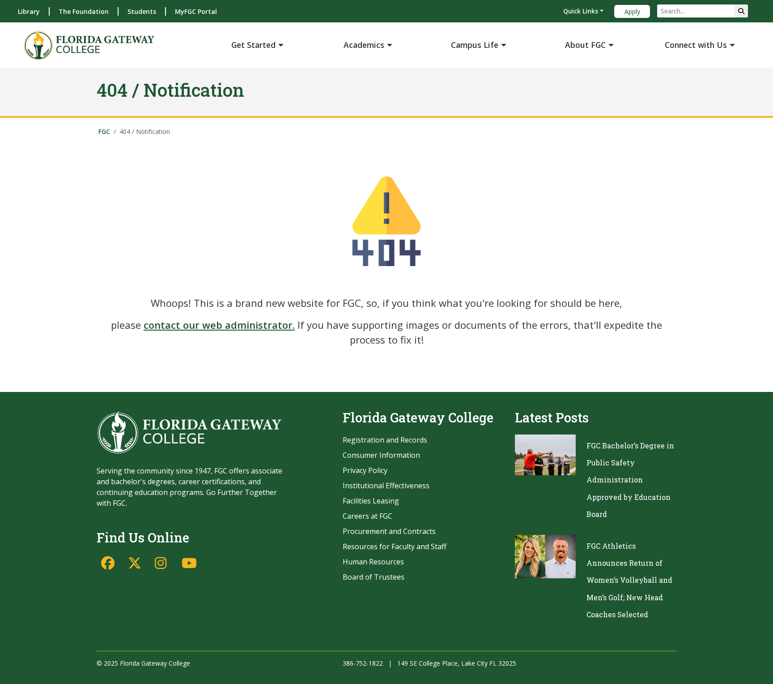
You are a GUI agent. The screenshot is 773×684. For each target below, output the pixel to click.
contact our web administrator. (219, 324)
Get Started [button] (253, 44)
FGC (104, 131)
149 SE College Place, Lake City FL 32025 (456, 663)
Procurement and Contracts (389, 531)
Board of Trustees (373, 577)
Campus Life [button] (474, 44)
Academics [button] (364, 44)
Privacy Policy (365, 470)
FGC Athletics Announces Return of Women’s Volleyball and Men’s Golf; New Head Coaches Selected (629, 580)
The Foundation (84, 11)
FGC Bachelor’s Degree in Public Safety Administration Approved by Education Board (630, 480)
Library (29, 11)
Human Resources (373, 562)
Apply (632, 11)
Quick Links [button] (580, 11)
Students (141, 11)
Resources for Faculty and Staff (394, 546)
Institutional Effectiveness (386, 485)
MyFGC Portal (196, 11)
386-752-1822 (363, 663)
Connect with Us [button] (696, 44)
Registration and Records (385, 440)
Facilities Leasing (371, 501)
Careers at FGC (367, 516)
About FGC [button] (585, 44)
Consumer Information (381, 455)
